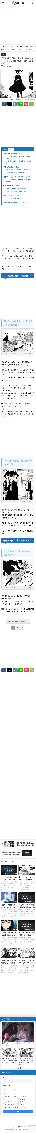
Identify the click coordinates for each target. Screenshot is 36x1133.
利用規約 (20, 1126)
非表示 (11, 149)
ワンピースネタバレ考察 (7, 46)
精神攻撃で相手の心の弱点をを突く (16, 191)
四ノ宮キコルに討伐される (14, 198)
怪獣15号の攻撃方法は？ (11, 186)
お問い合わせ (28, 1126)
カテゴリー (6, 1085)
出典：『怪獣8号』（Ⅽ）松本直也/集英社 (18, 353)
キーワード (6, 1077)
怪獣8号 (4, 54)
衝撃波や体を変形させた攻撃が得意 (16, 188)
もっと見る (17, 1068)
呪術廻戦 (26, 46)
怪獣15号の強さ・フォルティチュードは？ (17, 177)
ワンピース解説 (18, 46)
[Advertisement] (18, 26)
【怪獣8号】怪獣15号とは (12, 153)
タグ (4, 1094)
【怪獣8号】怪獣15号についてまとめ (15, 202)
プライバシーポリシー (10, 1126)
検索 (18, 1111)
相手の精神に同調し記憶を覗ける (16, 172)
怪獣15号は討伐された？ (11, 195)
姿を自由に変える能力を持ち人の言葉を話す (19, 170)
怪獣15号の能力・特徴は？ (12, 167)
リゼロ (31, 46)
